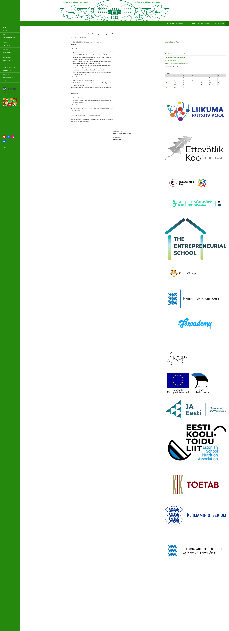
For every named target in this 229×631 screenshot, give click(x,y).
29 (175, 87)
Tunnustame (6, 74)
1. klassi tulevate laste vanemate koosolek (176, 63)
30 (183, 87)
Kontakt (5, 30)
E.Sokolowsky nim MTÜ (9, 67)
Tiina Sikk (83, 37)
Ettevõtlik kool (7, 57)
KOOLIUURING (6, 64)
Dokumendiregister (8, 77)
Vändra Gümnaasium (172, 42)
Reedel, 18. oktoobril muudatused (122, 132)
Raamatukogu (208, 23)
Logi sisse (5, 148)
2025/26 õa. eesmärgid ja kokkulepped (9, 38)
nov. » (197, 91)
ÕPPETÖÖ (5, 42)
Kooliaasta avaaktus (170, 60)
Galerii (4, 80)
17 (192, 82)
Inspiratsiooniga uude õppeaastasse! (175, 57)
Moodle (200, 23)
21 (166, 85)
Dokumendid (179, 23)
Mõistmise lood (7, 70)
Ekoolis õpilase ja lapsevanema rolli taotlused (177, 54)
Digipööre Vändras (8, 60)
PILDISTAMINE (118, 139)
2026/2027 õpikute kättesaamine (174, 67)
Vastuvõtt (170, 23)
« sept (193, 91)
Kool (4, 34)
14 (166, 82)
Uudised (5, 27)
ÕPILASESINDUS (6, 45)
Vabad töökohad (219, 23)
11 (201, 80)
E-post (188, 23)
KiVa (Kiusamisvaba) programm (7, 53)
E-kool (194, 23)
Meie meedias (6, 49)
